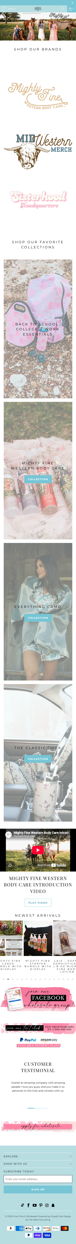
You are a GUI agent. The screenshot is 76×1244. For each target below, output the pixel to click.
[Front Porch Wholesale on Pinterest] (41, 1205)
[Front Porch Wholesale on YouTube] (34, 1205)
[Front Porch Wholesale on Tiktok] (22, 1205)
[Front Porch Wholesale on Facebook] (28, 1205)
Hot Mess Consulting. (40, 1219)
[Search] (63, 8)
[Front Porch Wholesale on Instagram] (47, 1205)
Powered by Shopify (48, 1216)
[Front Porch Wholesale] (38, 8)
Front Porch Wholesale (25, 1216)
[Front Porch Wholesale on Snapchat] (53, 1205)
